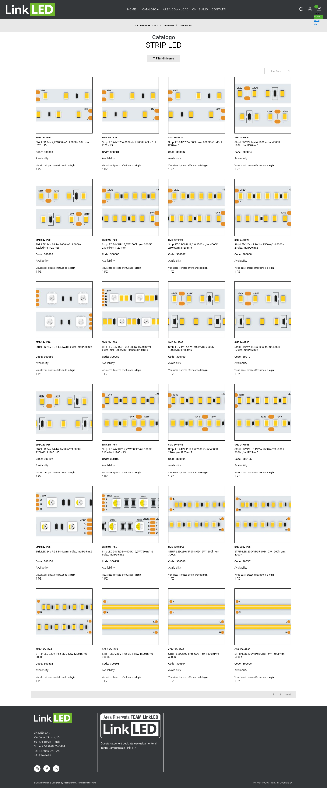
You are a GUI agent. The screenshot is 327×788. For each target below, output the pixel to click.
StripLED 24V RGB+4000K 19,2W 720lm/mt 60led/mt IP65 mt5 (127, 553)
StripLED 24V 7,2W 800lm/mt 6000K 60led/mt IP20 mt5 (195, 144)
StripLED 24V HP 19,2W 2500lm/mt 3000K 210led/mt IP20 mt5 (127, 246)
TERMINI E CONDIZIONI (282, 783)
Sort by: (262, 71)
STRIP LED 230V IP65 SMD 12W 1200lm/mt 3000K (193, 553)
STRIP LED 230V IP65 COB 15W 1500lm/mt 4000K (193, 655)
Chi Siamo (200, 9)
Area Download (175, 9)
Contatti (219, 9)
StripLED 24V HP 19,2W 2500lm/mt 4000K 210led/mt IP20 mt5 (193, 246)
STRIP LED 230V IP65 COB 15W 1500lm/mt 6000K (259, 655)
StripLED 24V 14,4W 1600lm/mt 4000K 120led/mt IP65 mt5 (257, 348)
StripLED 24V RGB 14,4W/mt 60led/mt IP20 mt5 (64, 346)
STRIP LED (186, 25)
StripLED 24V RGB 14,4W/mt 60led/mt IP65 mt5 (64, 551)
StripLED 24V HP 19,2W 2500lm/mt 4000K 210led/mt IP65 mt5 (193, 451)
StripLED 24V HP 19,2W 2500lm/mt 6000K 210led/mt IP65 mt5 (259, 451)
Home (131, 9)
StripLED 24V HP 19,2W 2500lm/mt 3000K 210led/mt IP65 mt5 (127, 451)
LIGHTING (169, 25)
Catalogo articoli (146, 25)
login (72, 165)
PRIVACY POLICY (261, 783)
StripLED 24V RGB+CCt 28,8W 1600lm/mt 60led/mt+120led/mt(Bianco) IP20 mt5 (126, 348)
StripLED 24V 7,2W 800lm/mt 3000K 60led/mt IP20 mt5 (63, 144)
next (288, 694)
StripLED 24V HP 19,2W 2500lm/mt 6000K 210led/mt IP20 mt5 (259, 246)
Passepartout (70, 783)
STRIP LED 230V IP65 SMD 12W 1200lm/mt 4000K (260, 553)
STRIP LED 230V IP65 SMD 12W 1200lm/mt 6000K (61, 655)
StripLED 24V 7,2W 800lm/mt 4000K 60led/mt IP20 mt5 (129, 144)
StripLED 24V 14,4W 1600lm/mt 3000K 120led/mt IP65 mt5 (191, 348)
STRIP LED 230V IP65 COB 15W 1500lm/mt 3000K (127, 655)
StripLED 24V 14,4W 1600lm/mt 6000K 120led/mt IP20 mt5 (58, 246)
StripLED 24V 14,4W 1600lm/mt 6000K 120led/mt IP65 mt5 (58, 451)
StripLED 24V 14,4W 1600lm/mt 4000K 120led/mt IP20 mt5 (257, 144)
